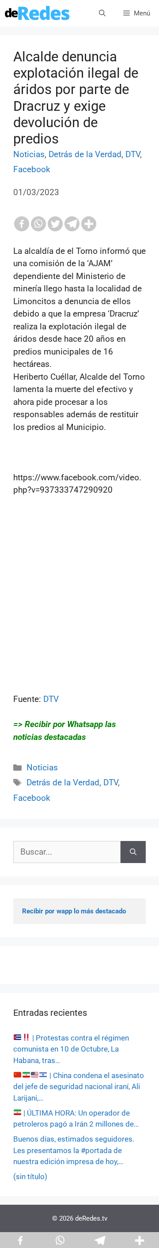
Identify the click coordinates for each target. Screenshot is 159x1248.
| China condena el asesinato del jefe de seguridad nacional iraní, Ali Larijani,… (78, 1086)
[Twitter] (55, 223)
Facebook (31, 169)
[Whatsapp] (38, 223)
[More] (88, 223)
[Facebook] (21, 223)
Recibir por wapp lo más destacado (74, 911)
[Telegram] (72, 223)
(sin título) (30, 1176)
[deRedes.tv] (37, 13)
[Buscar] (133, 852)
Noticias (29, 154)
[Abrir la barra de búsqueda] (102, 13)
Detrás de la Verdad (85, 154)
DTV (132, 154)
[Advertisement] (79, 613)
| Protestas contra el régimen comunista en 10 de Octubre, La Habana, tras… (71, 1049)
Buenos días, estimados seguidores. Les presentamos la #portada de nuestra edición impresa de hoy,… (73, 1150)
